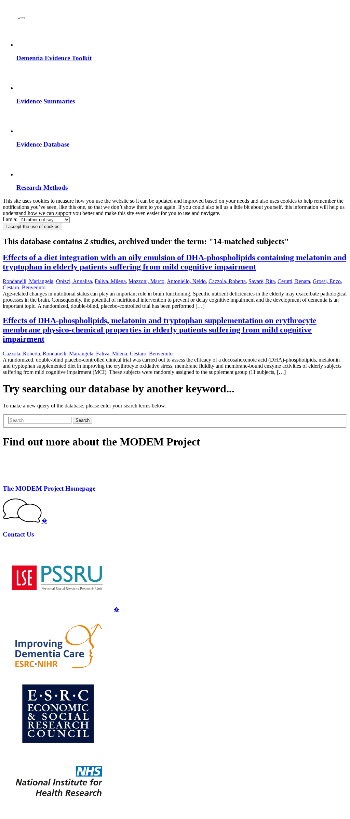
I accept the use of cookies (32, 226)
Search (83, 420)
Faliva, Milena (110, 281)
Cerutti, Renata (294, 281)
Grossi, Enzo (327, 281)
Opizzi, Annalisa (74, 281)
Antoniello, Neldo (186, 281)
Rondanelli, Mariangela (28, 281)
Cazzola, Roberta (227, 281)
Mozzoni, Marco (146, 281)
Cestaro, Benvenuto (24, 287)
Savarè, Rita (261, 281)
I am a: (11, 219)
